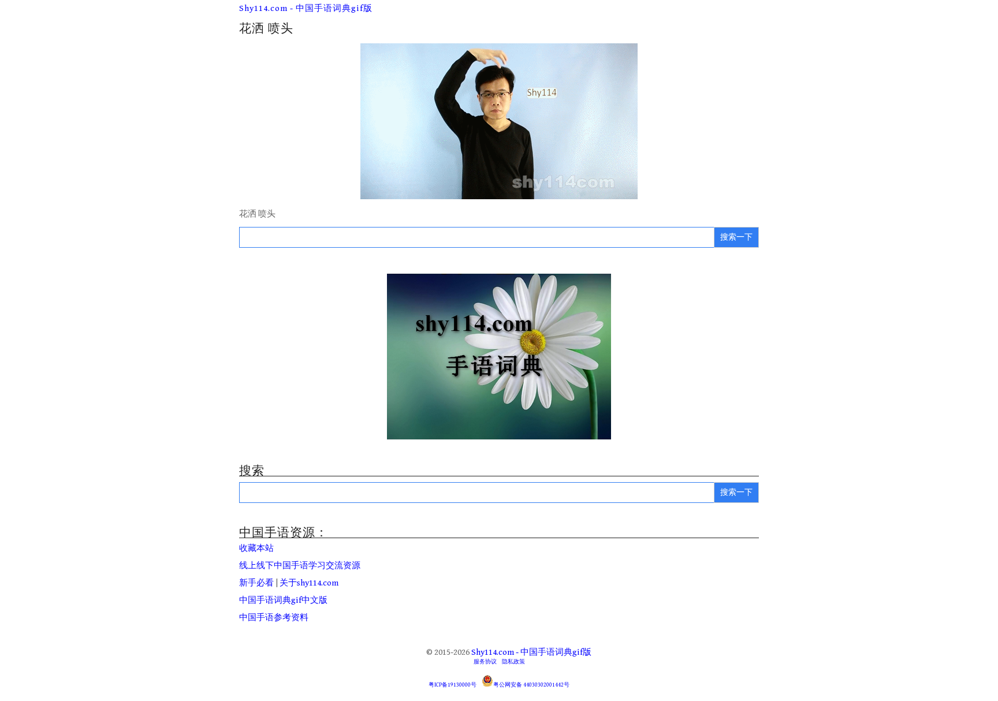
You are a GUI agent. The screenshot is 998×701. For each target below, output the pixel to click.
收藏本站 (256, 548)
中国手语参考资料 (273, 617)
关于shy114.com (309, 583)
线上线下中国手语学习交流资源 (299, 566)
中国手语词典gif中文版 (283, 600)
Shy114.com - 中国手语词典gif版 (306, 8)
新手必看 (256, 583)
